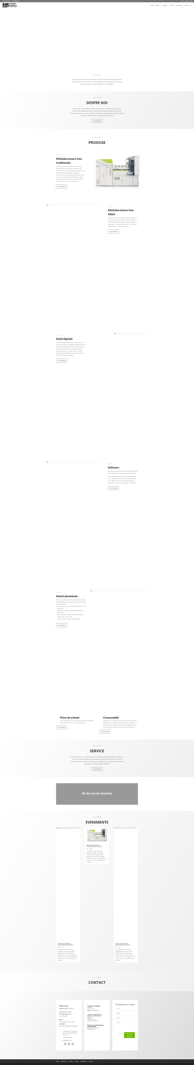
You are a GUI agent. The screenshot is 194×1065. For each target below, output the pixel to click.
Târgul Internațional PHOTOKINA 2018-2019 (122, 944)
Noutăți (186, 1)
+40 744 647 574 (91, 1009)
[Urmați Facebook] (65, 1044)
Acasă (151, 5)
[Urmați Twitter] (69, 1044)
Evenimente (179, 5)
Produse (165, 5)
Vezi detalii (97, 121)
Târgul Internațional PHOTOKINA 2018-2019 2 (94, 845)
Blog (191, 1)
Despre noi (158, 5)
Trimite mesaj (129, 1035)
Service (172, 5)
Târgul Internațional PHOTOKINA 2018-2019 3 (66, 944)
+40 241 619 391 (6, 1)
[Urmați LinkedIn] (72, 1044)
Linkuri (182, 1)
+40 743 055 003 (67, 1037)
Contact (186, 5)
